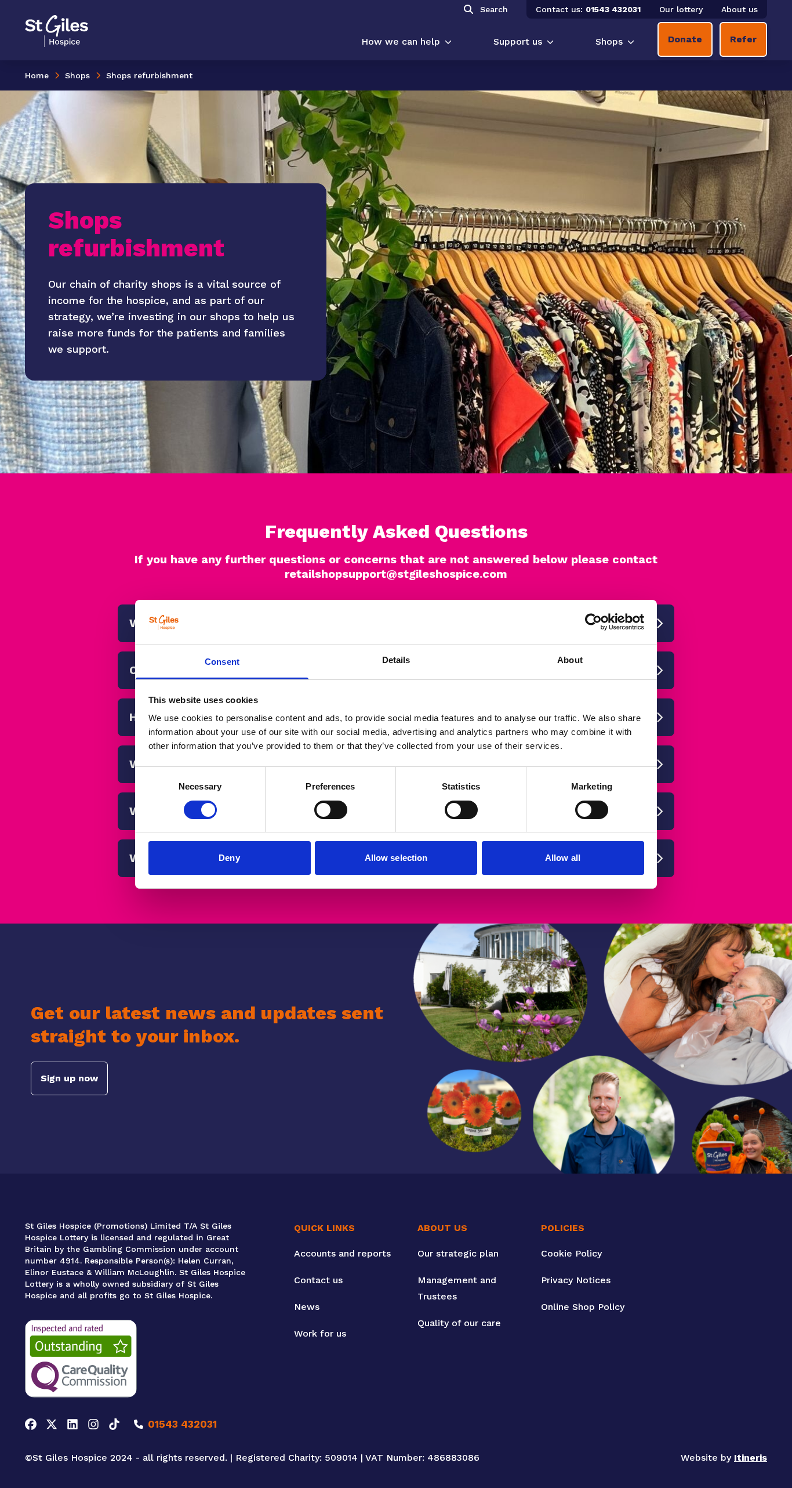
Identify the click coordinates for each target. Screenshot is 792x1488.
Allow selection (396, 858)
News (306, 1306)
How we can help (400, 41)
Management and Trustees (456, 1288)
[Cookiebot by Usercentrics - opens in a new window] (593, 622)
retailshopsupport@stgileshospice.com (396, 574)
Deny (229, 858)
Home (37, 75)
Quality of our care (459, 1322)
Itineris (750, 1457)
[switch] (330, 810)
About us (739, 9)
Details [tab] (396, 660)
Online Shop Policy (582, 1306)
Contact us (318, 1280)
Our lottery (681, 9)
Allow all (562, 858)
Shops (609, 41)
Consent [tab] (222, 662)
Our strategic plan (458, 1253)
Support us (517, 41)
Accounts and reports (342, 1253)
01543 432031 (613, 9)
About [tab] (570, 660)
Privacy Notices (576, 1280)
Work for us (320, 1333)
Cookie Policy (571, 1253)
